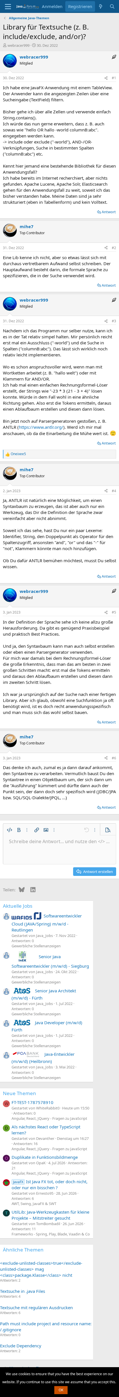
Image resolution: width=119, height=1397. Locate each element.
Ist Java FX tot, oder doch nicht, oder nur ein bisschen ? (50, 1184)
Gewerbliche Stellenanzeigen (36, 945)
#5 (114, 612)
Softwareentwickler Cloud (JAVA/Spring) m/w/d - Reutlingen (47, 922)
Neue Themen (19, 1093)
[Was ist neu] (100, 6)
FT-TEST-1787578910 (32, 1102)
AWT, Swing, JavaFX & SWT (34, 1203)
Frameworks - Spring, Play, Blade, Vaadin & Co (51, 1234)
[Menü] (8, 6)
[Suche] (112, 6)
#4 (114, 490)
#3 (114, 321)
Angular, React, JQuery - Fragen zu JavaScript (49, 1118)
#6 (114, 758)
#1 (114, 77)
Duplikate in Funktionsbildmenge (45, 1157)
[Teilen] (106, 78)
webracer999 (18, 45)
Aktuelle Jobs (17, 906)
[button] (9, 830)
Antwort (109, 211)
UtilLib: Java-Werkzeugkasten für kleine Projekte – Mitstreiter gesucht (50, 1215)
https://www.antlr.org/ (41, 427)
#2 (114, 247)
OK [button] (61, 1390)
